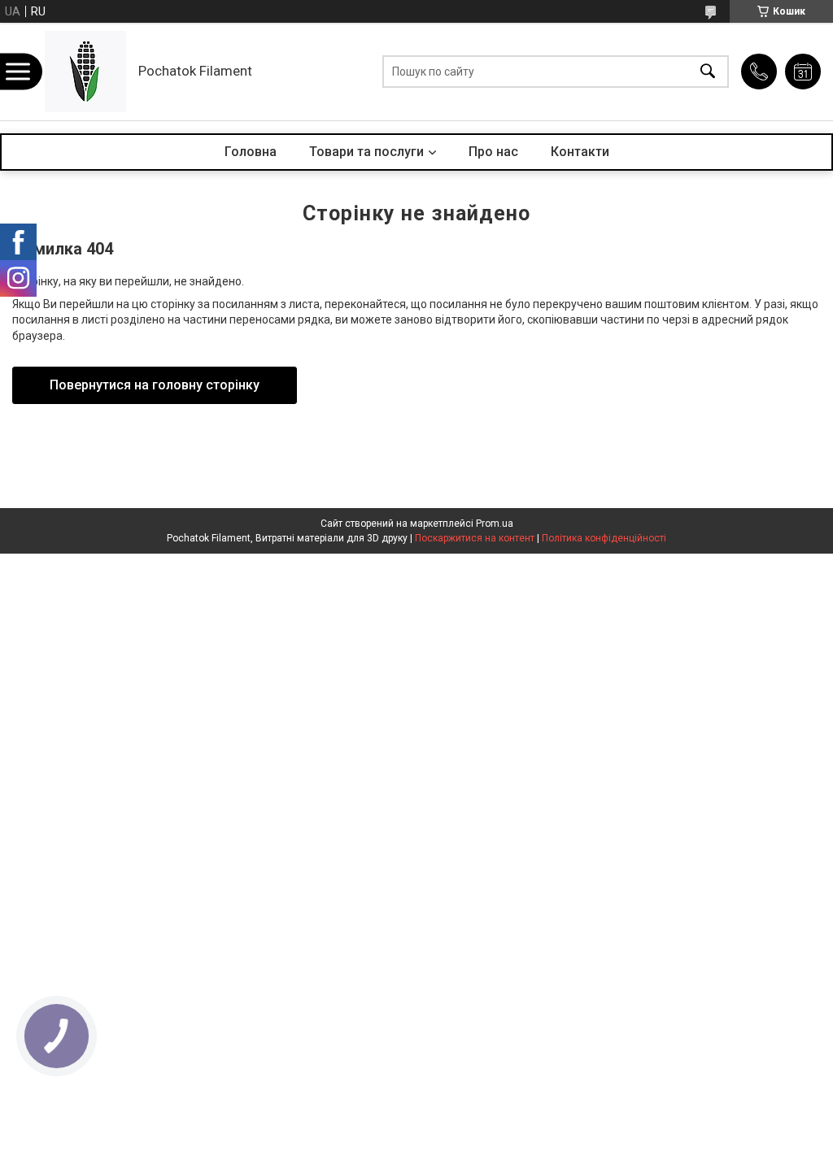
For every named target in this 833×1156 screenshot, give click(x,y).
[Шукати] (707, 72)
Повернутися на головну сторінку (154, 385)
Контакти (580, 151)
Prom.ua (494, 523)
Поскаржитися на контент (474, 538)
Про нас (493, 151)
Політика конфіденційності (604, 538)
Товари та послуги (366, 151)
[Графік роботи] (803, 71)
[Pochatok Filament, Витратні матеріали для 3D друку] (85, 71)
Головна (251, 151)
